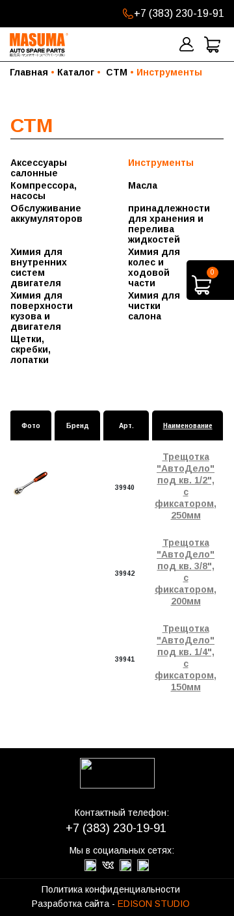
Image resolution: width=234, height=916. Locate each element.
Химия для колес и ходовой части (154, 267)
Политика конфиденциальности (111, 889)
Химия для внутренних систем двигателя (38, 267)
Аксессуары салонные (38, 167)
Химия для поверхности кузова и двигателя (41, 311)
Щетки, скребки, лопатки (30, 349)
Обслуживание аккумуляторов (43, 213)
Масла (142, 185)
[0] (201, 291)
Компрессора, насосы (43, 190)
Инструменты (161, 162)
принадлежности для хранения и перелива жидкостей (161, 224)
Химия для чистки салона (154, 305)
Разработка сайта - (111, 903)
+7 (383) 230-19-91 (179, 13)
